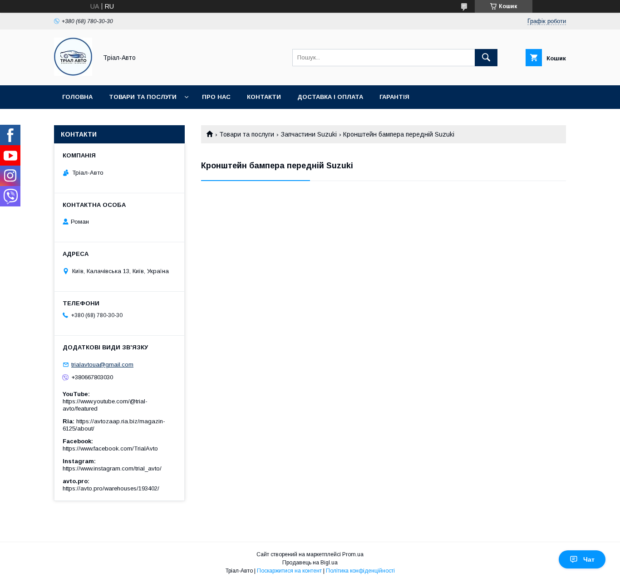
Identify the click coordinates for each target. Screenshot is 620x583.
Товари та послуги (143, 96)
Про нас (216, 96)
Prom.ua (353, 554)
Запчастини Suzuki (309, 134)
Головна (77, 96)
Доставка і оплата (330, 96)
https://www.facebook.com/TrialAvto (110, 448)
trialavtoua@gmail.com (102, 364)
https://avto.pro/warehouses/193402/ (111, 488)
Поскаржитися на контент (289, 571)
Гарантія (394, 96)
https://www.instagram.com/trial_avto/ (112, 468)
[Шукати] (486, 57)
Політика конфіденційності (360, 571)
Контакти (264, 96)
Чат (589, 559)
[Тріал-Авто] (73, 73)
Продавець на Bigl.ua (310, 562)
